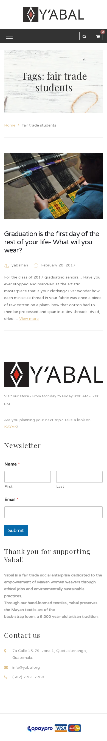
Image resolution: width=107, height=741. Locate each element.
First (8, 486)
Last (60, 486)
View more (29, 318)
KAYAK (10, 426)
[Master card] (74, 728)
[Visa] (61, 728)
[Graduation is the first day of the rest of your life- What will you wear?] (53, 186)
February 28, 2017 (58, 265)
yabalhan (20, 265)
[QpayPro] (40, 728)
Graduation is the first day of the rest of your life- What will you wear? (51, 242)
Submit (16, 530)
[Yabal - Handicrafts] (53, 14)
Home (9, 125)
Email (11, 499)
